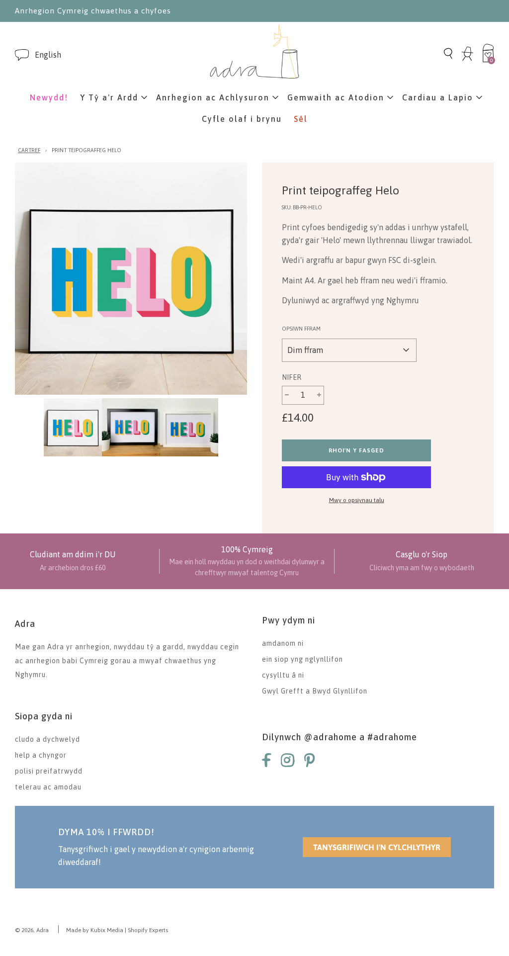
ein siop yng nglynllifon (302, 659)
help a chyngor (41, 755)
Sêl (301, 118)
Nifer (291, 377)
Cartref (29, 150)
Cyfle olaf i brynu (242, 118)
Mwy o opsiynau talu (356, 500)
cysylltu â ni (283, 675)
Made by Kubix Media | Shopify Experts (117, 930)
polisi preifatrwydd (49, 771)
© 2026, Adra (32, 930)
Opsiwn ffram (301, 329)
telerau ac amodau (48, 787)
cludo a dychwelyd (47, 739)
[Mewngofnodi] (467, 59)
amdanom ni (283, 643)
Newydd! (49, 97)
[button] (48, 55)
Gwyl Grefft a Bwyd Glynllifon (314, 691)
